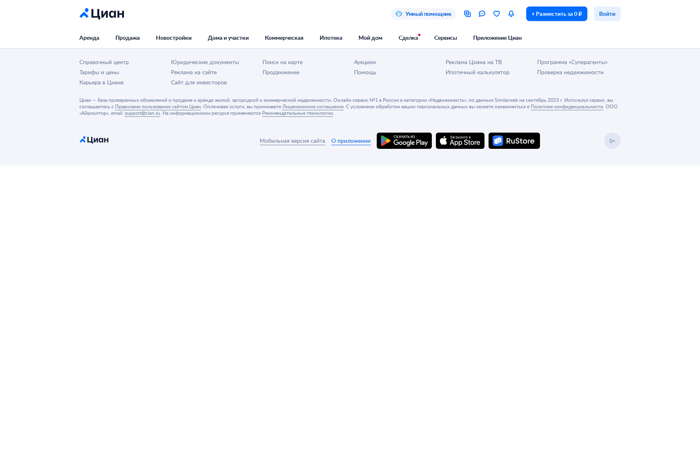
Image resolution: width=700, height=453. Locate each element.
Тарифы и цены (99, 72)
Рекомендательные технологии (297, 112)
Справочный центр (104, 62)
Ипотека (331, 37)
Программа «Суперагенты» (572, 62)
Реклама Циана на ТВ (474, 62)
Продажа (127, 37)
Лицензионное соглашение (313, 106)
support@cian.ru (142, 112)
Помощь (365, 72)
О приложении (351, 140)
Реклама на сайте (194, 72)
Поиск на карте (282, 62)
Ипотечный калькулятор (478, 72)
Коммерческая (284, 37)
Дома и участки (228, 37)
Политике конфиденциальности (567, 106)
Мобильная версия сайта (292, 140)
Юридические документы (205, 62)
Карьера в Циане (101, 82)
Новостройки (174, 37)
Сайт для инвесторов (199, 82)
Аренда (89, 37)
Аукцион (365, 62)
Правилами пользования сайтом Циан (158, 106)
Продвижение (280, 72)
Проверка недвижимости (570, 72)
